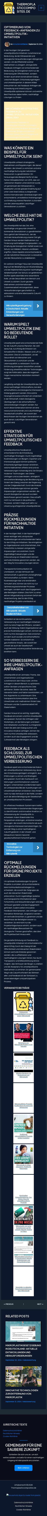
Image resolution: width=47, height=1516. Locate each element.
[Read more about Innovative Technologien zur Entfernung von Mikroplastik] (23, 1376)
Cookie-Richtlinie (10, 1436)
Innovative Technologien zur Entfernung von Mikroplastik (22, 1394)
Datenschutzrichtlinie (12, 1430)
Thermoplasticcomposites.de (26, 7)
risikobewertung (29, 1360)
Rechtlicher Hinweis (11, 1433)
